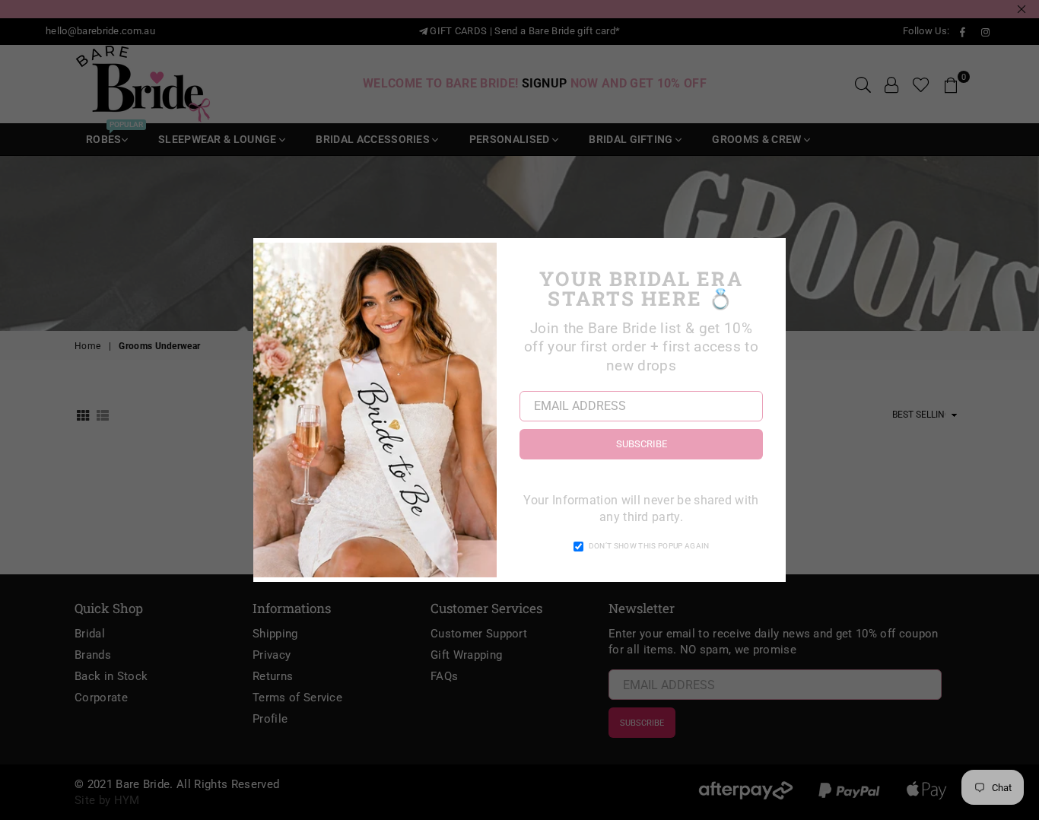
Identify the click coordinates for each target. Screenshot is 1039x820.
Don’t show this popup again (649, 546)
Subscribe (641, 444)
